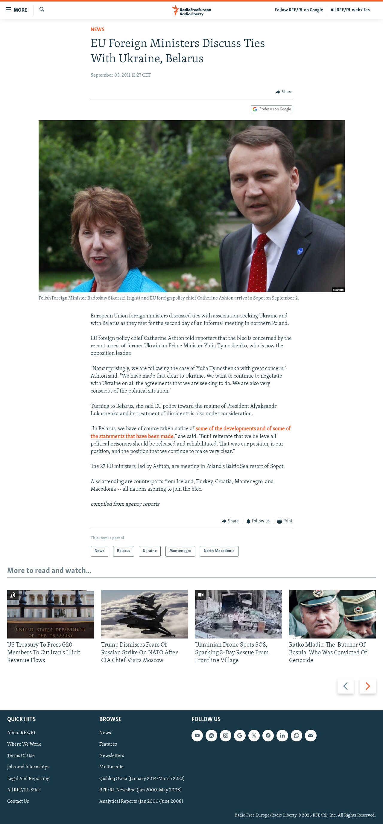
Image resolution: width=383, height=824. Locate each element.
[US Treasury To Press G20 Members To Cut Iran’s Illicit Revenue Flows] (50, 614)
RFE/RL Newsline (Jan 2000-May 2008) (140, 789)
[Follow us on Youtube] (197, 735)
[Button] (284, 92)
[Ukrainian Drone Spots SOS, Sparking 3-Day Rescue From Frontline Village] (238, 614)
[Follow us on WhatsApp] (296, 735)
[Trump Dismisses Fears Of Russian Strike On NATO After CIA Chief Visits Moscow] (144, 614)
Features (108, 744)
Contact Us (18, 801)
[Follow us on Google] (239, 735)
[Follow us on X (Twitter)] (254, 735)
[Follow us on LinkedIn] (282, 735)
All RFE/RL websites (350, 10)
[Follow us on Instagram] (225, 735)
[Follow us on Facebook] (268, 735)
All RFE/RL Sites (24, 789)
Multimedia (111, 767)
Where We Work (24, 744)
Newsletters (111, 755)
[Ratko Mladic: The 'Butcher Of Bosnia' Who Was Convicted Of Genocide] (332, 614)
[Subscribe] (310, 735)
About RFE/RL (22, 733)
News (97, 30)
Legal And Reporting (28, 778)
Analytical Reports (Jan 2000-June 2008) (141, 801)
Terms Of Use (21, 755)
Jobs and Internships (28, 767)
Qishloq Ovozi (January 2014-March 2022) (142, 778)
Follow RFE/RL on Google (299, 10)
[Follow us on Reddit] (211, 735)
